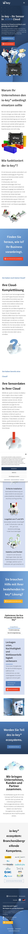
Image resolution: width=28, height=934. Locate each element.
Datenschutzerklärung (15, 479)
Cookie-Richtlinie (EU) (14, 931)
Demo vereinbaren (8, 44)
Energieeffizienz (14, 627)
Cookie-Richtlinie (7, 479)
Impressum (22, 479)
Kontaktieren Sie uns (8, 38)
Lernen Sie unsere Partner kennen (14, 881)
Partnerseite (22, 896)
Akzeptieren (14, 468)
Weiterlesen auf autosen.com (11, 683)
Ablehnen (14, 472)
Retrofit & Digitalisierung (14, 633)
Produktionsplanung (14, 630)
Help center (8, 922)
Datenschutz (10, 928)
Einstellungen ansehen (14, 476)
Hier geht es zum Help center (14, 601)
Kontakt (15, 900)
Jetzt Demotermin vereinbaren (14, 258)
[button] (26, 454)
